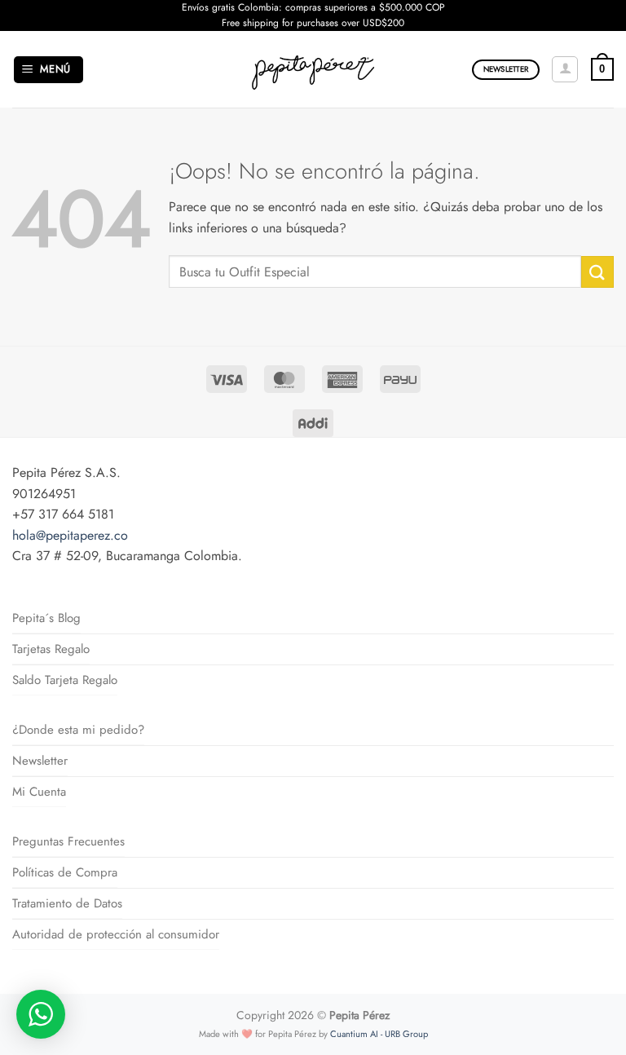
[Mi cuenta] (565, 69)
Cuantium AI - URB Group (379, 1033)
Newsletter (40, 761)
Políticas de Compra (64, 872)
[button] (49, 69)
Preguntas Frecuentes (68, 841)
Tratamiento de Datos (67, 903)
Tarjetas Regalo (51, 649)
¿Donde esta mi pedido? (78, 730)
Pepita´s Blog (46, 618)
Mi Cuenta (39, 792)
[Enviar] (597, 272)
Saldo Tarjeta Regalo (64, 680)
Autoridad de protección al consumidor (115, 934)
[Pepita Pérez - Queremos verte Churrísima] (313, 69)
